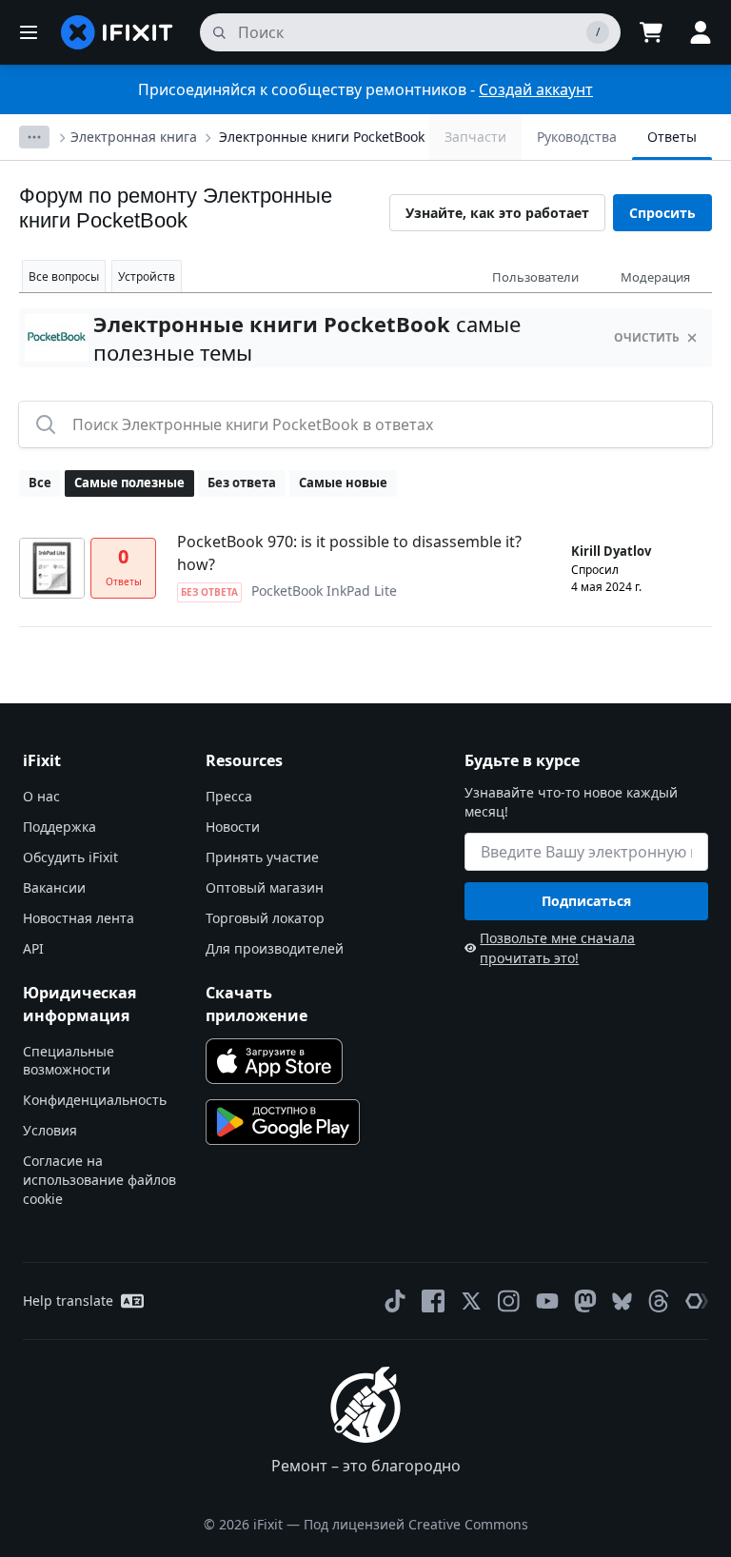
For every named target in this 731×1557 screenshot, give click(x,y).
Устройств (146, 276)
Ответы (672, 137)
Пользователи (535, 277)
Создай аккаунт (536, 89)
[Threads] (658, 1301)
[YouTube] (547, 1301)
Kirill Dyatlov (611, 551)
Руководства (577, 137)
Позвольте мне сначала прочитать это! (557, 948)
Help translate (68, 1300)
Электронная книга (133, 137)
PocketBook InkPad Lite (324, 590)
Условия (50, 1130)
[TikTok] (395, 1301)
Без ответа (241, 482)
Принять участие (262, 857)
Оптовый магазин (265, 887)
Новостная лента (78, 918)
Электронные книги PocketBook (322, 137)
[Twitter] (471, 1301)
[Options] (34, 137)
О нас (41, 796)
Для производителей (275, 948)
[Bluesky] (622, 1301)
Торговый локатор (265, 918)
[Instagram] (509, 1301)
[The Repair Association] (696, 1301)
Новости (233, 827)
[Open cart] (651, 32)
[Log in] (701, 32)
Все (40, 482)
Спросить (662, 213)
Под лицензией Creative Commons (416, 1524)
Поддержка (59, 827)
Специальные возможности (68, 1060)
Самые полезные (129, 482)
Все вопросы (64, 276)
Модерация (655, 277)
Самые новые (343, 482)
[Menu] (28, 32)
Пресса (229, 796)
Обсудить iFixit (70, 857)
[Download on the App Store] (274, 1061)
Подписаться (586, 901)
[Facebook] (433, 1301)
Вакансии (54, 887)
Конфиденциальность (95, 1100)
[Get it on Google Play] (283, 1122)
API (33, 948)
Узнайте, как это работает (497, 213)
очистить (647, 337)
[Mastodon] (585, 1301)
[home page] (117, 32)
